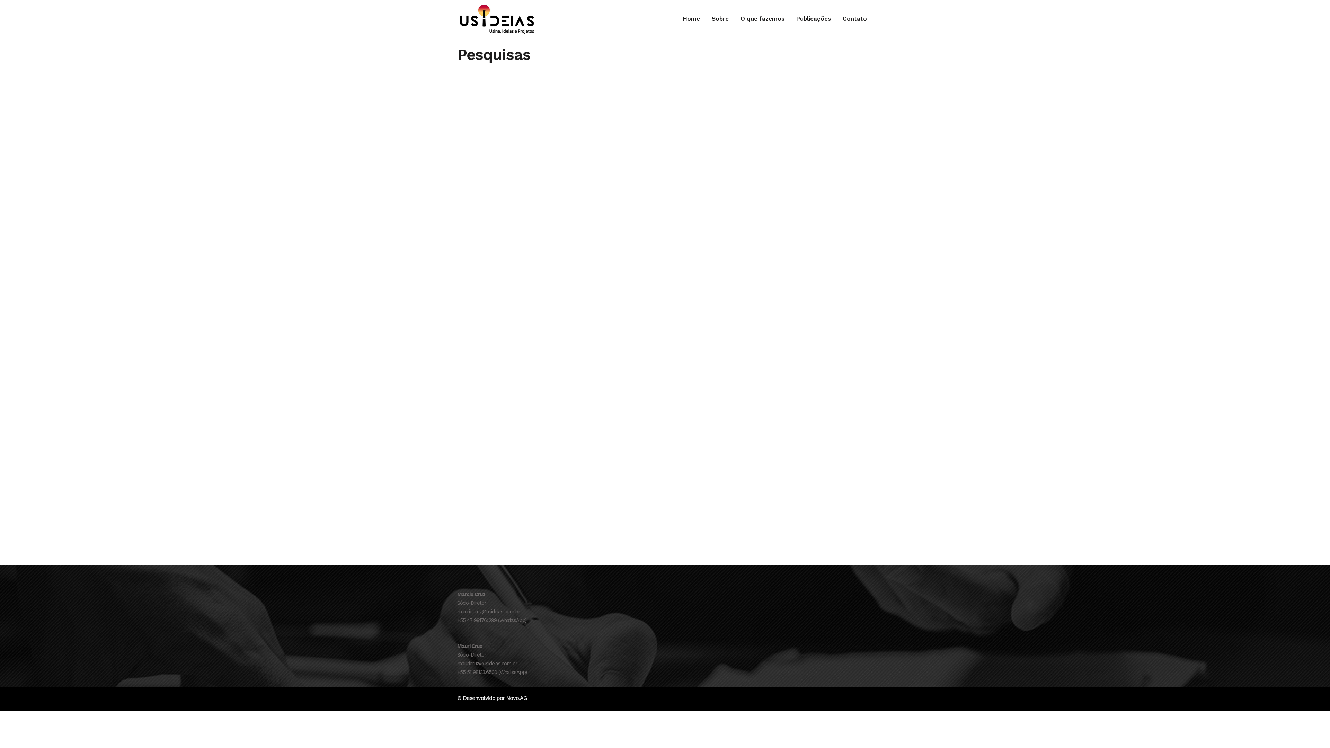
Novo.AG (516, 698)
